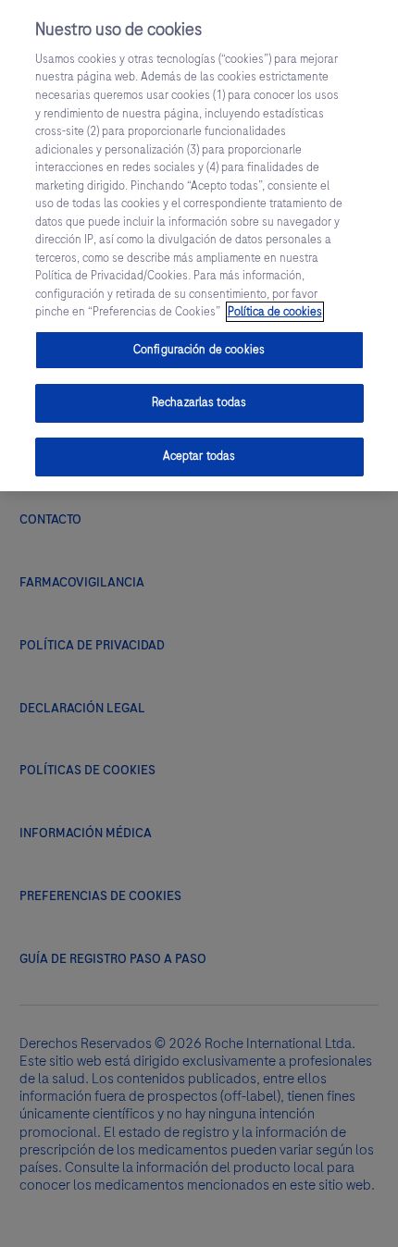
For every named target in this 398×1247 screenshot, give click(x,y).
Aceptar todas (199, 456)
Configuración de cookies (199, 349)
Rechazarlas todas (199, 402)
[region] (199, 245)
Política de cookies (275, 311)
